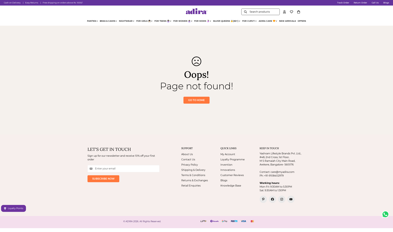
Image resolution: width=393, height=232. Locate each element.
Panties (91, 21)
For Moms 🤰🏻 (201, 21)
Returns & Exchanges (194, 180)
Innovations (227, 170)
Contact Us (188, 159)
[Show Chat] (386, 214)
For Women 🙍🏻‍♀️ (182, 21)
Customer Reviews (232, 175)
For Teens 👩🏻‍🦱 (161, 21)
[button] (298, 11)
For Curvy (248, 21)
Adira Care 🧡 (267, 21)
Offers (302, 21)
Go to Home (196, 100)
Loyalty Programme (232, 159)
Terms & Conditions (193, 175)
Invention (226, 164)
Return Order (360, 2)
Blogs (386, 2)
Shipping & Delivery (193, 170)
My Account (227, 154)
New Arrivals (287, 21)
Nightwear (125, 21)
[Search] (245, 11)
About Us (187, 154)
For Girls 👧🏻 (143, 21)
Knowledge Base (230, 185)
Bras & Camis (107, 21)
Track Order (343, 2)
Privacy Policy (189, 164)
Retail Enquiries (191, 185)
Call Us (375, 2)
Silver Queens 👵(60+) (225, 21)
